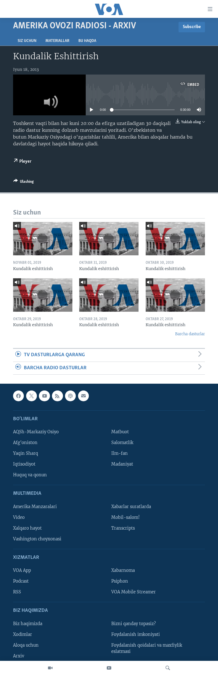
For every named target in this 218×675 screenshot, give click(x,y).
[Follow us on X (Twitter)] (31, 395)
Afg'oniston (25, 442)
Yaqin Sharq (25, 453)
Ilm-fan (119, 453)
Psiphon (119, 581)
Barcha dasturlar (190, 334)
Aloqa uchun (26, 645)
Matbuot (120, 431)
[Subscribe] (83, 395)
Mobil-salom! (125, 517)
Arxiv (18, 656)
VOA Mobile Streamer (133, 592)
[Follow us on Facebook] (18, 395)
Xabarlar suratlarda (131, 506)
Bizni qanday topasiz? (133, 623)
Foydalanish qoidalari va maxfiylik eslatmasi (146, 648)
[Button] (23, 182)
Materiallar (57, 41)
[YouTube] (109, 668)
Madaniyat (122, 464)
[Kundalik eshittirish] (42, 238)
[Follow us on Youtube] (44, 395)
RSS (17, 592)
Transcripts (123, 528)
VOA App (22, 570)
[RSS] (57, 395)
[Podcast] (70, 395)
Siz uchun (27, 41)
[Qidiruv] (167, 668)
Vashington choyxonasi (37, 539)
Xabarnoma (123, 570)
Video (19, 517)
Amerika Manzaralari (35, 506)
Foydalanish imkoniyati (135, 634)
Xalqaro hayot (27, 528)
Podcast (21, 581)
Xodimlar (22, 634)
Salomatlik (122, 442)
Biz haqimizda (27, 623)
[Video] (50, 668)
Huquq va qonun (30, 474)
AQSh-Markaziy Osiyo (36, 431)
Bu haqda (87, 41)
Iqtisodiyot (24, 464)
